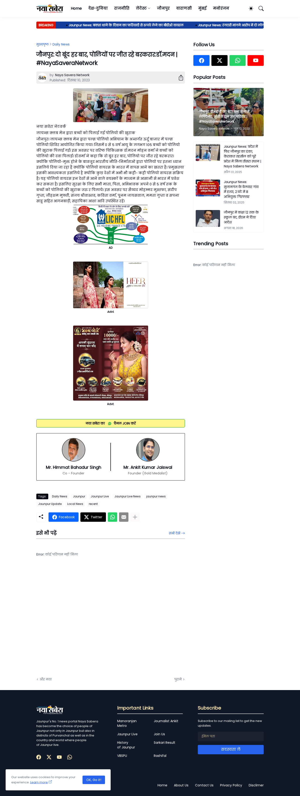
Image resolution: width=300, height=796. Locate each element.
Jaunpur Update (50, 504)
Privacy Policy (231, 785)
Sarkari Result (164, 742)
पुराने (178, 679)
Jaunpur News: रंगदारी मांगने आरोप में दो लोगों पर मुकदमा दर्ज (233, 25)
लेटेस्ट (141, 8)
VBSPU (122, 755)
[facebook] (201, 60)
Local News (75, 504)
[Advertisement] (83, 620)
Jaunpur (79, 496)
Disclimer (256, 785)
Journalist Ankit (166, 721)
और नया (46, 679)
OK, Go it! (93, 779)
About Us (181, 785)
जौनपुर (163, 8)
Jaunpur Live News (127, 496)
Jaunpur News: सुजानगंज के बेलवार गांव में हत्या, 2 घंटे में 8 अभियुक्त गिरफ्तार (241, 189)
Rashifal (160, 755)
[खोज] (259, 8)
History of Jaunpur (126, 745)
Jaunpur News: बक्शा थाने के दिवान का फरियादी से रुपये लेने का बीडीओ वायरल (117, 25)
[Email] (123, 517)
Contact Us (204, 785)
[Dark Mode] (248, 8)
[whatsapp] (237, 60)
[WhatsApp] (112, 517)
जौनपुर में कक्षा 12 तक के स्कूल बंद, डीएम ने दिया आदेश (241, 217)
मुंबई (202, 8)
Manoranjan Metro (127, 723)
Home (76, 8)
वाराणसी (184, 8)
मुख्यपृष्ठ (42, 44)
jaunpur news (156, 496)
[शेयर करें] (179, 77)
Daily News (61, 44)
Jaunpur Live (100, 496)
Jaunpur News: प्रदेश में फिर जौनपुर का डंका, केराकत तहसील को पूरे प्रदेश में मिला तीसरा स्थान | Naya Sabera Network (242, 156)
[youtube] (256, 60)
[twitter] (219, 60)
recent (93, 504)
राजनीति (121, 8)
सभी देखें (174, 533)
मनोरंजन (221, 8)
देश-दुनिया (98, 8)
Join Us (159, 734)
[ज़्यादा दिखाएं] (135, 517)
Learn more (39, 782)
